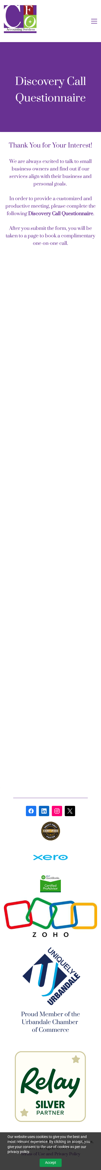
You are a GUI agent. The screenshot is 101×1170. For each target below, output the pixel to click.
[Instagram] (57, 811)
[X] (70, 811)
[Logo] (20, 19)
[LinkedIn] (44, 811)
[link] (50, 849)
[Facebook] (31, 811)
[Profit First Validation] (50, 824)
